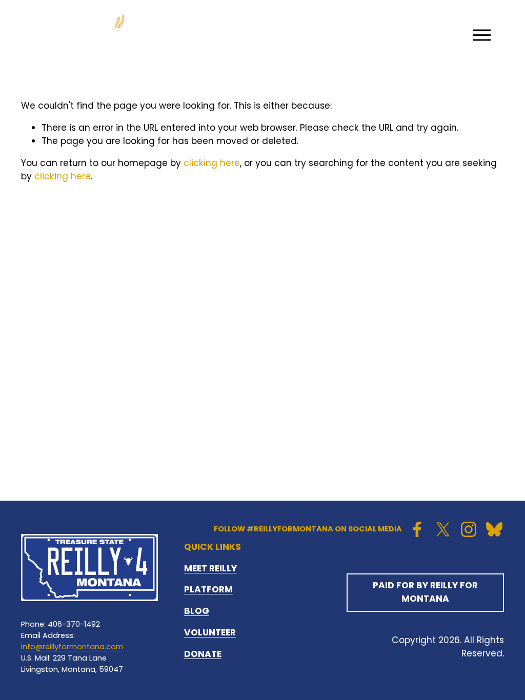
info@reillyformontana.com (72, 647)
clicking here (212, 163)
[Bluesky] (494, 529)
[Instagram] (468, 529)
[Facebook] (417, 529)
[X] (443, 529)
